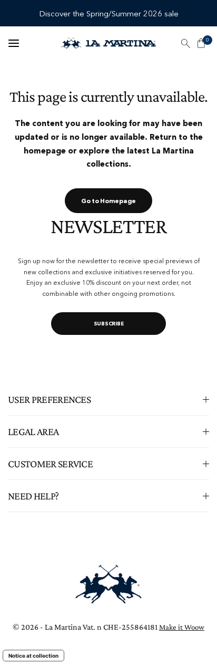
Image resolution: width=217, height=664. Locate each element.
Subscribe (109, 323)
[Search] (185, 43)
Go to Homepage (108, 201)
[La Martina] (108, 43)
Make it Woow (181, 627)
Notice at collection (33, 655)
